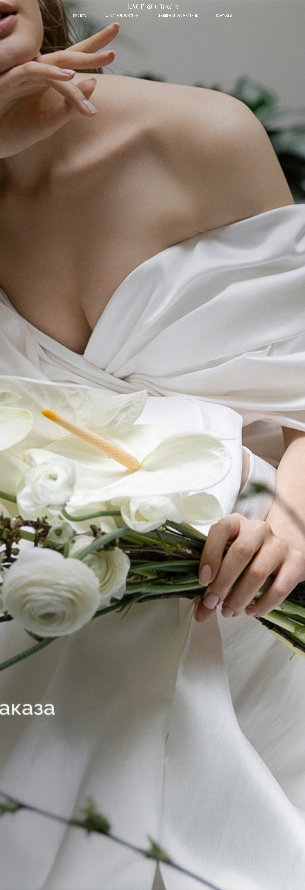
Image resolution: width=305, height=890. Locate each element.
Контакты (224, 15)
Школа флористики (122, 15)
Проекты (80, 15)
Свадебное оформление (177, 15)
